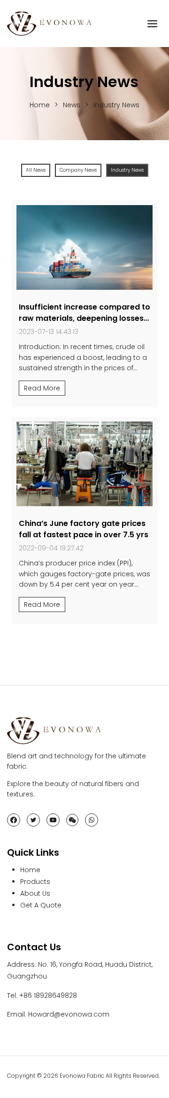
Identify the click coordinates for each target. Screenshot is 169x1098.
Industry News (116, 105)
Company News (78, 170)
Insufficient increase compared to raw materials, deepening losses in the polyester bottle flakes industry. (84, 324)
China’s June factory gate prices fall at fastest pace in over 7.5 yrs (83, 529)
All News (36, 170)
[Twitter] (33, 820)
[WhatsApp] (91, 820)
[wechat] (72, 820)
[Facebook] (13, 820)
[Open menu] (152, 23)
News (71, 105)
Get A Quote (40, 905)
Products (35, 881)
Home (40, 105)
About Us (35, 893)
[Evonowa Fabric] (49, 23)
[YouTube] (53, 820)
